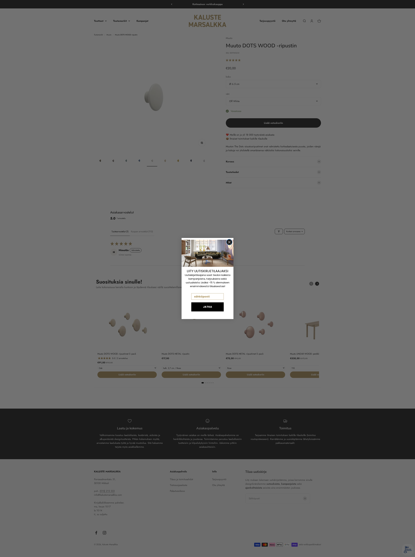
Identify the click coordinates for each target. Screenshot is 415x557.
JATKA (207, 307)
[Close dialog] (229, 242)
